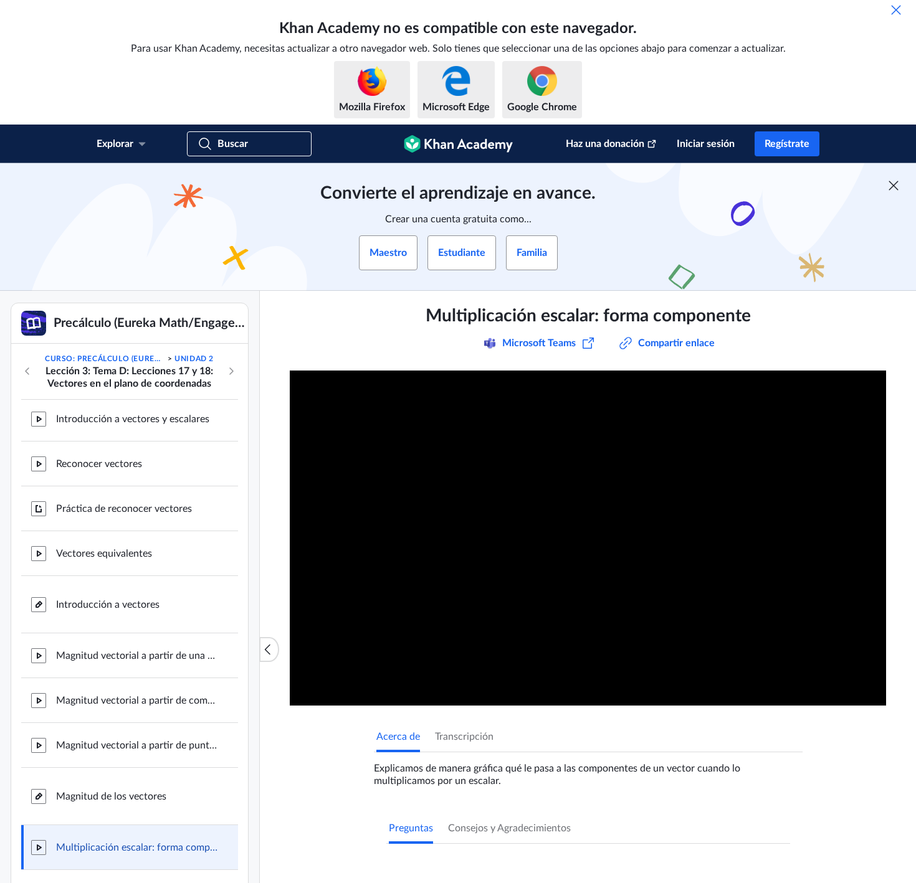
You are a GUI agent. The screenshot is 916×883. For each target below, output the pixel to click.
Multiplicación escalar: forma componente (137, 843)
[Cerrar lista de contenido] (269, 649)
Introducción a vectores (108, 600)
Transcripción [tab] (464, 737)
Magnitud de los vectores (111, 792)
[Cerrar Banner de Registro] (893, 185)
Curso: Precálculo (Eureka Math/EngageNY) (105, 358)
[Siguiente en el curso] (231, 371)
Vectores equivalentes (104, 549)
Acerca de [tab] (398, 737)
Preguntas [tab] (411, 828)
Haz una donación (605, 144)
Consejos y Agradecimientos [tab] (509, 828)
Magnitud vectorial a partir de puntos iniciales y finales (137, 741)
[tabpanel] (588, 769)
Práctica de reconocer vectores (124, 504)
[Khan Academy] (458, 144)
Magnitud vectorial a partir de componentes (137, 696)
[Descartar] (896, 10)
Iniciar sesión (706, 144)
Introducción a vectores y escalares (132, 415)
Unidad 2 (194, 358)
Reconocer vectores (99, 460)
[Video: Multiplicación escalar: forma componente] (588, 538)
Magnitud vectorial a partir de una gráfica (137, 651)
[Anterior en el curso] (27, 371)
